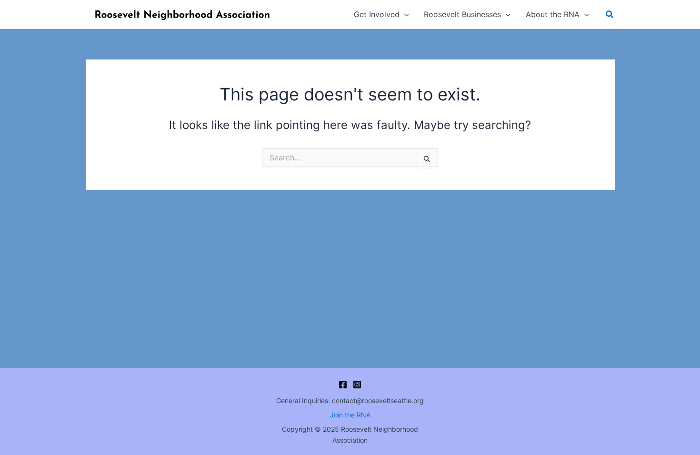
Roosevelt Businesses (462, 14)
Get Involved (377, 14)
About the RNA (553, 14)
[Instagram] (357, 384)
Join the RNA (350, 415)
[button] (404, 14)
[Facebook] (343, 384)
